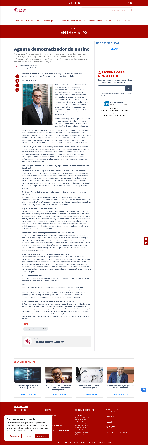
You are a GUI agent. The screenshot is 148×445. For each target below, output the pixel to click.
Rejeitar (28, 436)
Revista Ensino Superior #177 (35, 329)
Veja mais (115, 49)
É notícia (109, 417)
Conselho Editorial (95, 21)
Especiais (65, 21)
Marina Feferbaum (111, 410)
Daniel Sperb (79, 422)
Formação (19, 21)
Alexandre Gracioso (82, 417)
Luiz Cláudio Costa (82, 432)
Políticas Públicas (78, 21)
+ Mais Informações (28, 394)
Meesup (108, 422)
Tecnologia (48, 21)
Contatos (126, 21)
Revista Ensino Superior (25, 415)
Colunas (117, 21)
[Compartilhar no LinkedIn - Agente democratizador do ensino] (17, 76)
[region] (28, 428)
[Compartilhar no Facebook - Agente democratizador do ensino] (17, 85)
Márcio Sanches (81, 434)
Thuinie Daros (110, 412)
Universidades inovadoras (57, 431)
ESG (57, 21)
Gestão (39, 21)
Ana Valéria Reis (80, 420)
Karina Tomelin (80, 428)
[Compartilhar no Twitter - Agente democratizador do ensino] (17, 81)
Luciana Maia (79, 430)
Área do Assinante (124, 3)
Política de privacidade (116, 432)
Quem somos (20, 410)
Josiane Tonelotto (81, 426)
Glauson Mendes (81, 424)
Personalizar (14, 436)
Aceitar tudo (41, 436)
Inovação (29, 21)
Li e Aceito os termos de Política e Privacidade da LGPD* (116, 95)
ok (129, 88)
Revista (108, 21)
